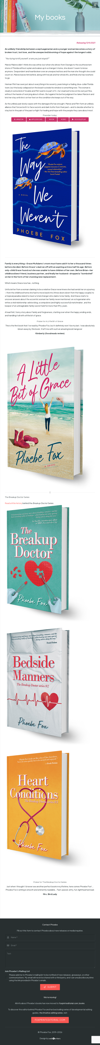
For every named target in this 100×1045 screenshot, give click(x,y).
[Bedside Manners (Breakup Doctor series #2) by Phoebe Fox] (50, 686)
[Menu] (95, 5)
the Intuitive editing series (51, 1012)
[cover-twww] (50, 190)
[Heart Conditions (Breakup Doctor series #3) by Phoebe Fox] (50, 809)
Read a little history (13, 503)
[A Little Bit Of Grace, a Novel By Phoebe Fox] (50, 418)
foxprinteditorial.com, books (72, 1003)
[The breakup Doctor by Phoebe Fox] (50, 563)
